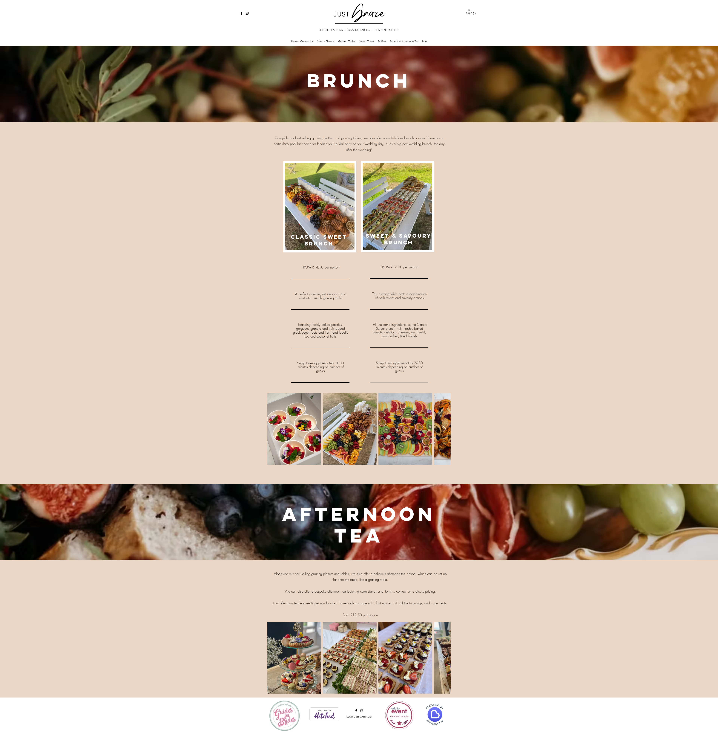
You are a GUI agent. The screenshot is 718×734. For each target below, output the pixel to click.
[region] (319, 206)
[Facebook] (241, 13)
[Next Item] (444, 429)
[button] (472, 12)
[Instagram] (247, 13)
